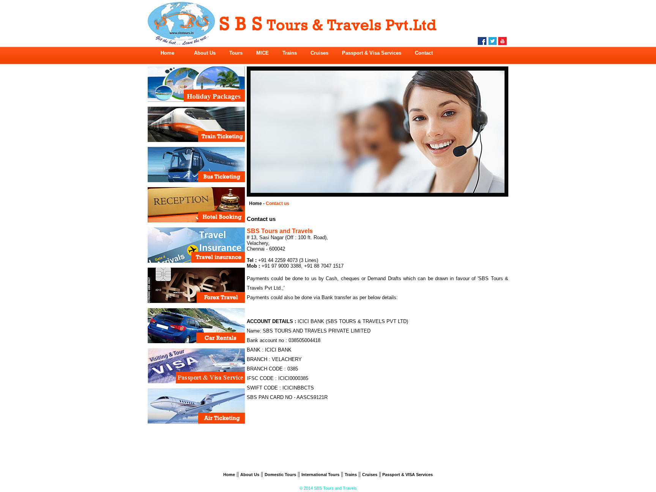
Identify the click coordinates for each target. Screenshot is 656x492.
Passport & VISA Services (407, 474)
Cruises (369, 474)
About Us (249, 474)
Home (229, 474)
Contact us (277, 203)
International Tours (320, 474)
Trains (351, 474)
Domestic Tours (280, 474)
